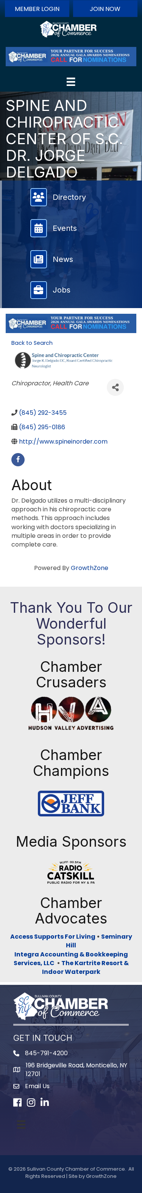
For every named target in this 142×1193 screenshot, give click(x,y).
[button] (37, 8)
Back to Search (32, 343)
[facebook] (18, 459)
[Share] (115, 387)
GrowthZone (89, 568)
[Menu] (71, 82)
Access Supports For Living (52, 936)
